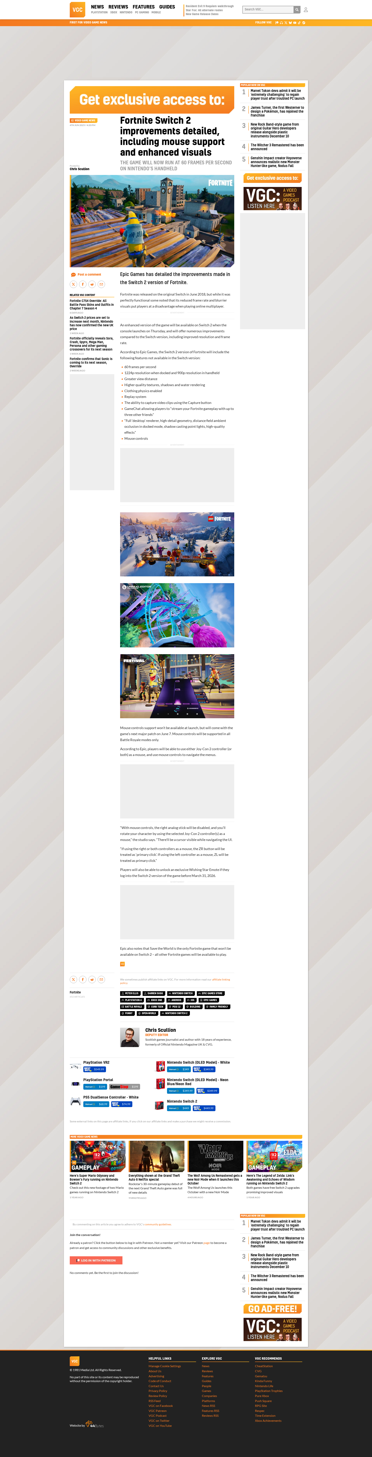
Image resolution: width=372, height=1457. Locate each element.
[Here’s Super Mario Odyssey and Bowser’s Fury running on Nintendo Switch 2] (98, 1156)
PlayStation (99, 12)
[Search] (297, 10)
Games (206, 1391)
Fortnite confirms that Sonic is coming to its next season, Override (91, 362)
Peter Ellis (131, 993)
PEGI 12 (176, 1007)
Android (176, 1000)
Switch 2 (205, 325)
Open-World (149, 1013)
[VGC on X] (285, 22)
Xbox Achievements (268, 1420)
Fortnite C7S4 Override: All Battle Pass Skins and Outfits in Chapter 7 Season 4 (92, 304)
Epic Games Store (212, 993)
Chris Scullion (79, 169)
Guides (167, 7)
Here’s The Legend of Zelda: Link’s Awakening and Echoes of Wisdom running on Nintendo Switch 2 (270, 1179)
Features (144, 7)
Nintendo (126, 12)
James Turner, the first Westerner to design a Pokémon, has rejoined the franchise (277, 111)
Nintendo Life (264, 1386)
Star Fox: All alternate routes (204, 10)
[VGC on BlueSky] (290, 22)
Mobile (156, 12)
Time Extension (265, 1415)
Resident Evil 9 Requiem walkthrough (210, 6)
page (206, 1242)
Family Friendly (219, 1007)
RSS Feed (155, 1401)
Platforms (208, 1401)
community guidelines (158, 1224)
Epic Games (148, 352)
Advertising (156, 1376)
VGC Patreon (158, 1410)
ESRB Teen (157, 1007)
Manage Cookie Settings (165, 1366)
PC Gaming (142, 12)
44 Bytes (94, 1424)
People (206, 1386)
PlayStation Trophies (269, 1391)
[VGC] (77, 9)
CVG (258, 1371)
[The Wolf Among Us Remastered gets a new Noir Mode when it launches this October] (215, 1156)
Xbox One (156, 1000)
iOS (192, 1000)
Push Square (263, 1401)
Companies (209, 1396)
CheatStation (264, 1366)
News (97, 7)
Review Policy (158, 1396)
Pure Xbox (262, 1396)
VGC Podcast (158, 1415)
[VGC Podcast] (281, 22)
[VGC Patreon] (277, 22)
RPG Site (261, 1405)
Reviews (118, 7)
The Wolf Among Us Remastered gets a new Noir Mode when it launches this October (215, 1179)
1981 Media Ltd (83, 1370)
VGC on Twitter (159, 1420)
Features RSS (210, 1410)
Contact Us (156, 1386)
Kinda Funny (263, 1381)
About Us (155, 1371)
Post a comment (89, 274)
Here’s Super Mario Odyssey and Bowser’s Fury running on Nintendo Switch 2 (94, 1179)
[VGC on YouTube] (294, 22)
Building (195, 1007)
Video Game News (85, 120)
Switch (180, 294)
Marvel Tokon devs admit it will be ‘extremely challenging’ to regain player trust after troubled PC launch (278, 94)
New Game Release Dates (202, 14)
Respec (259, 1410)
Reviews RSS (210, 1415)
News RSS (208, 1405)
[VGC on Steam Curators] (303, 22)
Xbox (113, 12)
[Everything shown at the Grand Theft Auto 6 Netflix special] (156, 1156)
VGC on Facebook (161, 1405)
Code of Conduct (160, 1381)
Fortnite (126, 294)
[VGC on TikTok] (299, 22)
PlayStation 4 (133, 1000)
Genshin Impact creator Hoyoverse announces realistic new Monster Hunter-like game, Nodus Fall (276, 162)
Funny (129, 1013)
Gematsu (261, 1376)
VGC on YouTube (160, 1425)
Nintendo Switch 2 (176, 1013)
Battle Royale (133, 1007)
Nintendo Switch (182, 993)
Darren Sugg (155, 993)
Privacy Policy (158, 1391)
